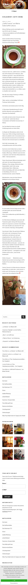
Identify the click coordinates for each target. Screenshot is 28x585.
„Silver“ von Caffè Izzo (8, 335)
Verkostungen (6, 412)
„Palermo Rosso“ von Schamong (11, 338)
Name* (4, 483)
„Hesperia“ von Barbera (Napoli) (10, 341)
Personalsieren (14, 583)
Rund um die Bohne (7, 406)
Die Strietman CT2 (7, 387)
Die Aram (4, 381)
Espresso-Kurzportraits (8, 400)
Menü (14, 11)
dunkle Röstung (6, 393)
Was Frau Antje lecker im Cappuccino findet (13, 415)
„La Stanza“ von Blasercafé (9, 326)
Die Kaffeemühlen (7, 384)
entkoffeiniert (6, 396)
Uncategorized (6, 409)
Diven (3, 390)
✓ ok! (14, 580)
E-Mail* (4, 489)
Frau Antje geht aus (7, 403)
